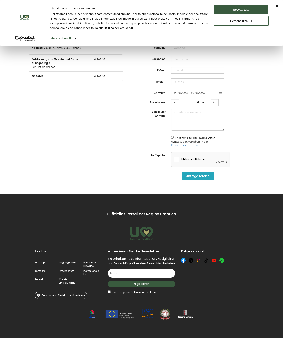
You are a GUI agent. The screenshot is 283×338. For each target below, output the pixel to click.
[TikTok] (206, 260)
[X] (191, 260)
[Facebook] (183, 260)
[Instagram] (198, 260)
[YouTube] (214, 260)
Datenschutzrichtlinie (143, 292)
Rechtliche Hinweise (89, 264)
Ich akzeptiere (135, 292)
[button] (67, 281)
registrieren (141, 284)
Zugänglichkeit (68, 262)
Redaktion (41, 279)
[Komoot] (221, 260)
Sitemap (40, 262)
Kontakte (40, 271)
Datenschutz (66, 271)
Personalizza (239, 21)
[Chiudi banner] (277, 6)
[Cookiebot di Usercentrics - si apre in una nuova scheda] (25, 38)
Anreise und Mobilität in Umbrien (63, 295)
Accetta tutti (241, 9)
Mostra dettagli (60, 38)
